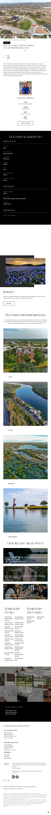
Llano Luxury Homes (10, 714)
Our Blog (6, 756)
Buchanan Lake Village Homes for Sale (19, 648)
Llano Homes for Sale (11, 710)
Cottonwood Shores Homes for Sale (9, 618)
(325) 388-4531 (8, 745)
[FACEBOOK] (4, 780)
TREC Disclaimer (16, 768)
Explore (8, 303)
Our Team (7, 754)
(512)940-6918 (25, 109)
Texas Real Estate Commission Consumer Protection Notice (28, 763)
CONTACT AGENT (25, 123)
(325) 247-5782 (8, 733)
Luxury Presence (30, 786)
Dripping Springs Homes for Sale (19, 654)
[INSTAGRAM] (8, 780)
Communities (7, 758)
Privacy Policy (18, 788)
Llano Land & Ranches (11, 712)
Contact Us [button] (25, 693)
